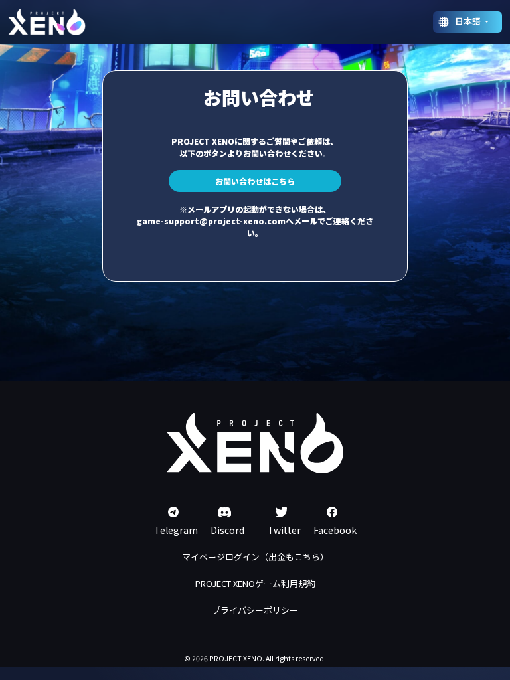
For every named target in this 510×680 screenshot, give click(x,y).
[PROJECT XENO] (47, 22)
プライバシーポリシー (255, 610)
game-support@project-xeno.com (211, 220)
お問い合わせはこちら (255, 181)
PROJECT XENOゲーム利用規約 (255, 583)
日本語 (469, 21)
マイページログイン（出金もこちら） (255, 557)
